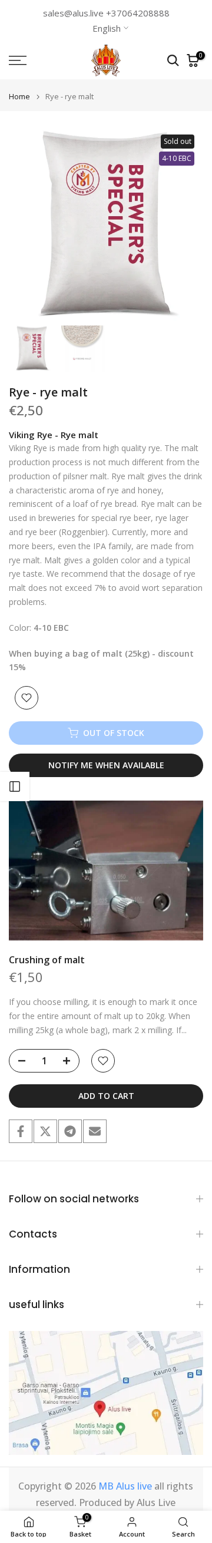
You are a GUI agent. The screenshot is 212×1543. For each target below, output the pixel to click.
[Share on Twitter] (45, 1131)
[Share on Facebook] (20, 1131)
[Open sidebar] (14, 786)
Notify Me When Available (106, 765)
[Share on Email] (95, 1131)
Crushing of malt (47, 959)
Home (19, 96)
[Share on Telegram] (70, 1131)
